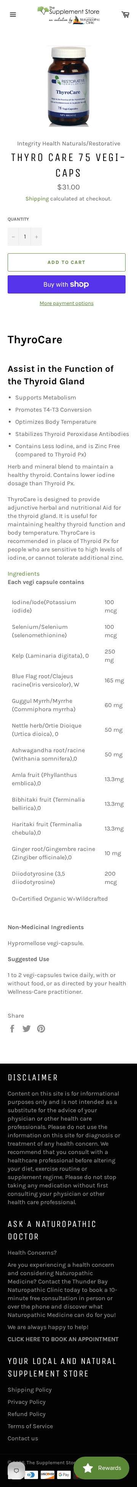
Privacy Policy (27, 1401)
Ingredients (24, 573)
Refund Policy (27, 1414)
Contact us (23, 1438)
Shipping (37, 198)
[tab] (68, 574)
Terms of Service (30, 1426)
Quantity (18, 219)
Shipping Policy (30, 1389)
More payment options (67, 303)
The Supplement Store (52, 1462)
